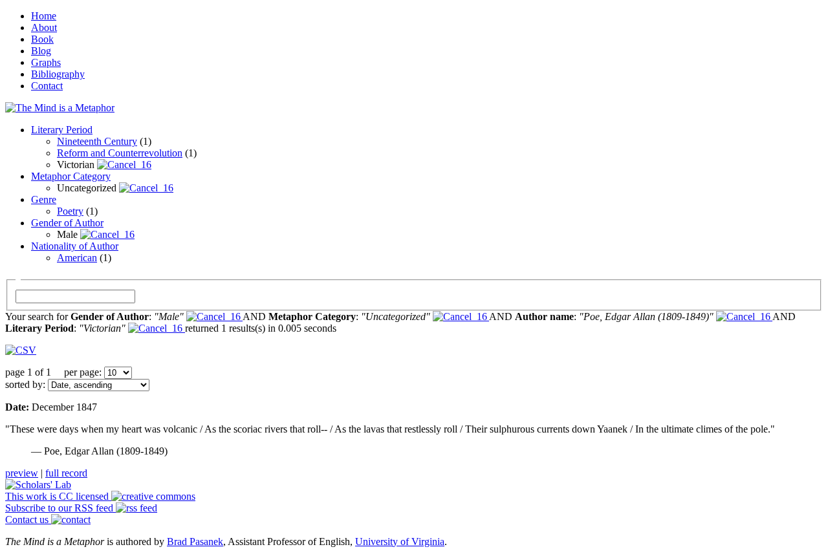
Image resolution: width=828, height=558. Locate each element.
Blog (41, 50)
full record (66, 472)
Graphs (46, 62)
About (44, 27)
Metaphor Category (71, 176)
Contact (47, 85)
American (77, 257)
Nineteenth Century (97, 141)
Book (42, 39)
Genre (43, 199)
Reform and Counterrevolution (119, 152)
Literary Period (62, 129)
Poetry (70, 211)
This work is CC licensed (58, 496)
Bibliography (58, 74)
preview (21, 472)
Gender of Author (67, 222)
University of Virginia (399, 541)
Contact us (28, 519)
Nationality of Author (74, 246)
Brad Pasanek (195, 541)
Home (43, 15)
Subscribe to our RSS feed (60, 507)
